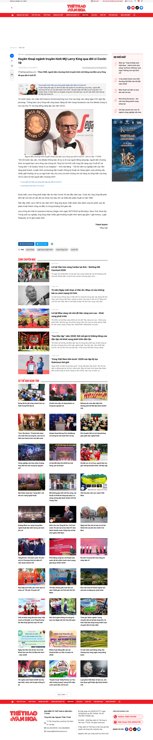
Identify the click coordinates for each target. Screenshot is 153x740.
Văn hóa (85, 15)
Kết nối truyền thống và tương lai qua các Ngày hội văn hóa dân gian (62, 618)
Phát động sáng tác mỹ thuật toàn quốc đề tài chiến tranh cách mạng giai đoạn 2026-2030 (62, 560)
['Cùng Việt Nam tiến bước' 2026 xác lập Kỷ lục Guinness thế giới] (33, 364)
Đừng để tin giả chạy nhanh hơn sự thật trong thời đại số (31, 404)
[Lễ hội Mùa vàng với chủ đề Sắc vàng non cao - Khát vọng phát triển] (33, 318)
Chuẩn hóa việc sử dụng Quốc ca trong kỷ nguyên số (61, 404)
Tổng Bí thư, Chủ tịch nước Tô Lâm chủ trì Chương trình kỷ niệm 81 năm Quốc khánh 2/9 (31, 560)
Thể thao (46, 15)
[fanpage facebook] (129, 8)
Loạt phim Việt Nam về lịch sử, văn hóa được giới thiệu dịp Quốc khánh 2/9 (93, 682)
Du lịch (94, 15)
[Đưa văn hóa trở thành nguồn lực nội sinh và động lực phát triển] (94, 576)
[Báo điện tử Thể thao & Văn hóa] (76, 7)
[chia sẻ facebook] (12, 61)
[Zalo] (141, 8)
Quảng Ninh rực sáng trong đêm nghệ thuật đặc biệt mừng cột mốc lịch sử (31, 527)
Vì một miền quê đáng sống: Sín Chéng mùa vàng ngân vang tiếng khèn (93, 652)
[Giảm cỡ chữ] (11, 78)
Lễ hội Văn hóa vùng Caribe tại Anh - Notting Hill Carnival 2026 (75, 268)
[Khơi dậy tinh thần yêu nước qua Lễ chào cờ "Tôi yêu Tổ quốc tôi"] (31, 576)
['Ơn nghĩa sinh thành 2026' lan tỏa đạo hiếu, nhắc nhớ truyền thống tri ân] (31, 668)
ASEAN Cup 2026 (22, 15)
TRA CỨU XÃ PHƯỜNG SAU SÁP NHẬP (113, 1)
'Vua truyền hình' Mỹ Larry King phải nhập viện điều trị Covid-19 (62, 85)
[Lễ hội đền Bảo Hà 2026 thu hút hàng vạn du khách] (62, 452)
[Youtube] (138, 1)
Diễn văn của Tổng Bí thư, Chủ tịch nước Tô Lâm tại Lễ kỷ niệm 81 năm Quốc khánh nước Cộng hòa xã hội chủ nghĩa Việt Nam (62, 529)
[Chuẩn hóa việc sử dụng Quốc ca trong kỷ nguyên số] (62, 392)
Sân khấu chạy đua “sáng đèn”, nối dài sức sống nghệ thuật (31, 494)
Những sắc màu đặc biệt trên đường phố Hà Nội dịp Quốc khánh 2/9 (93, 405)
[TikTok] (142, 1)
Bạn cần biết (125, 15)
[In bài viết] (12, 66)
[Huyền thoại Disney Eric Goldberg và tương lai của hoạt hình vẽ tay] (62, 422)
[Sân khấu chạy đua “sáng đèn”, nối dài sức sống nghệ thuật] (31, 482)
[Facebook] (135, 1)
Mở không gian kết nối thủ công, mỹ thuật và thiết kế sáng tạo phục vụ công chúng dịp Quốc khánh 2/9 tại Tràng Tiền (62, 496)
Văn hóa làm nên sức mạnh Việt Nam (92, 494)
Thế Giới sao (113, 15)
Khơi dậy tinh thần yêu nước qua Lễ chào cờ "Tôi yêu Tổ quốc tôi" (31, 589)
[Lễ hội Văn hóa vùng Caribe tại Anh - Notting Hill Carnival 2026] (33, 272)
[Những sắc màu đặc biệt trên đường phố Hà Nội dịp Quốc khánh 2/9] (94, 392)
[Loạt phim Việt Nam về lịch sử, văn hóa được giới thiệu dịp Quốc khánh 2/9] (94, 668)
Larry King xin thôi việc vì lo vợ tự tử (32, 186)
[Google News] (95, 68)
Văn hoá (21, 47)
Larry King (30, 250)
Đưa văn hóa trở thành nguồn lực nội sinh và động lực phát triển (92, 589)
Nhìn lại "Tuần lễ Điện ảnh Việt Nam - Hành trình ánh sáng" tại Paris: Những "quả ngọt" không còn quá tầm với (130, 68)
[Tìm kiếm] (12, 8)
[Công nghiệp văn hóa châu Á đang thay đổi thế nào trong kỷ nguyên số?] (31, 452)
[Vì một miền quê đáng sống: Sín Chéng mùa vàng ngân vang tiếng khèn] (94, 638)
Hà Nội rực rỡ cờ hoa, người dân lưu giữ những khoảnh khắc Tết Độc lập (93, 464)
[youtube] (133, 8)
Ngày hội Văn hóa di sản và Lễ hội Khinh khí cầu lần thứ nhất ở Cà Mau (93, 527)
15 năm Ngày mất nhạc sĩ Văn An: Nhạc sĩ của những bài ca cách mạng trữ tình (77, 291)
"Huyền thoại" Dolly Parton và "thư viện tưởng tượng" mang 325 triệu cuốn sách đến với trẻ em (62, 682)
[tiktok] (137, 8)
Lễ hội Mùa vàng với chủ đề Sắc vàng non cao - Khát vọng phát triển (77, 314)
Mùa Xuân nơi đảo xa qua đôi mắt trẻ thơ (129, 91)
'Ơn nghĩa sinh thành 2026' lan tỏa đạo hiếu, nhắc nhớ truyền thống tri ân (31, 682)
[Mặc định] (12, 74)
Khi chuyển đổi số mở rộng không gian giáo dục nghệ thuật (93, 434)
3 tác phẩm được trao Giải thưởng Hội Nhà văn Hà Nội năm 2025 (130, 81)
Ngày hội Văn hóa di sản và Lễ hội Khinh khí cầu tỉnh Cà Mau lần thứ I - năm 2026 (31, 652)
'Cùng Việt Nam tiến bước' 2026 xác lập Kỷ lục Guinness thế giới (74, 361)
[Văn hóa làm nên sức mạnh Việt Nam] (94, 482)
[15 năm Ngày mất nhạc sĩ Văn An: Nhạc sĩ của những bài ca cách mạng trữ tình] (33, 295)
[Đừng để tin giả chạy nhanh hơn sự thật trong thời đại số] (31, 392)
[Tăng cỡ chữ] (11, 70)
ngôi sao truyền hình (45, 250)
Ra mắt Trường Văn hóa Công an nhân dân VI (92, 559)
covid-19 (74, 250)
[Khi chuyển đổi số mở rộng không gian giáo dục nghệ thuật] (94, 422)
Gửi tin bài (130, 1)
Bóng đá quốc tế (72, 15)
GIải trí (102, 15)
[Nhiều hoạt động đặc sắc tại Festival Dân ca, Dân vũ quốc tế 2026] (62, 638)
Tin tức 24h (36, 15)
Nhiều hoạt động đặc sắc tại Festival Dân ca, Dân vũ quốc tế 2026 (61, 652)
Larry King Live (61, 250)
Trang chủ (13, 47)
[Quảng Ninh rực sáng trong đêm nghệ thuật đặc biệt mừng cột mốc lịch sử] (31, 514)
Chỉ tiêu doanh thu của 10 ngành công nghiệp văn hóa (130, 111)
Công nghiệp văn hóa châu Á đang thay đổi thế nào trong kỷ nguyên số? (31, 465)
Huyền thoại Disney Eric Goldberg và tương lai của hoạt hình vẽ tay (62, 434)
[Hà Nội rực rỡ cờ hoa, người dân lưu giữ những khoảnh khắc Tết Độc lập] (94, 452)
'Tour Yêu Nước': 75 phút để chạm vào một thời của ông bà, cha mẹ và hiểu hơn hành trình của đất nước (31, 435)
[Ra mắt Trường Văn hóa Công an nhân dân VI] (94, 546)
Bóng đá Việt (58, 15)
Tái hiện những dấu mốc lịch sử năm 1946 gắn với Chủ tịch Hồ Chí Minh (62, 590)
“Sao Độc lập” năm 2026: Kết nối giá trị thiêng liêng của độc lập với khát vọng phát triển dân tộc (79, 337)
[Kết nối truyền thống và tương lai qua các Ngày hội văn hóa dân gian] (62, 606)
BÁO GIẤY (96, 1)
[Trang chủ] (12, 15)
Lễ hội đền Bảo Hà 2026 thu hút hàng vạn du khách (61, 464)
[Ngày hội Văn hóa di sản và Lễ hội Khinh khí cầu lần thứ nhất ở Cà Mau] (94, 514)
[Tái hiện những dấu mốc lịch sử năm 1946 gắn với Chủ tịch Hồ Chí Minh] (62, 576)
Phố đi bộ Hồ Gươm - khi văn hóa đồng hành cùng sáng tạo (129, 101)
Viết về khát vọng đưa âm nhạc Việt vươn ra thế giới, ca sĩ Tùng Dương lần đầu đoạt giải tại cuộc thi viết (31, 619)
